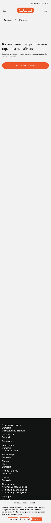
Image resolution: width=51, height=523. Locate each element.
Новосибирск (8, 454)
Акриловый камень (11, 425)
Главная (8, 20)
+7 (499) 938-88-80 (39, 3)
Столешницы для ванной (14, 490)
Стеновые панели (11, 451)
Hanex (5, 464)
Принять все (36, 519)
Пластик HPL (8, 434)
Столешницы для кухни (14, 492)
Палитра (6, 496)
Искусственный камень (13, 431)
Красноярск (8, 445)
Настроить (13, 519)
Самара (6, 477)
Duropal (6, 437)
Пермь (5, 461)
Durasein (6, 428)
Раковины (7, 441)
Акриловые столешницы (14, 487)
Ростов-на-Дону (10, 471)
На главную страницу (25, 65)
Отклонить (24, 519)
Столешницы (8, 484)
